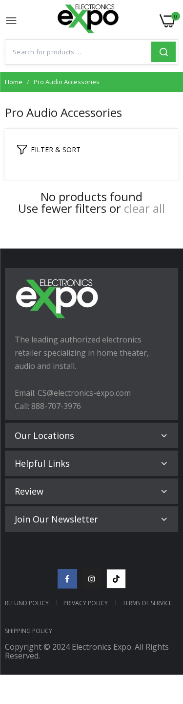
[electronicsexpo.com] (88, 21)
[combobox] (78, 52)
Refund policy (27, 603)
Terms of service (147, 603)
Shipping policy (28, 631)
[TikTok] (116, 579)
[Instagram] (92, 579)
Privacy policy (85, 603)
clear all (144, 208)
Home (13, 81)
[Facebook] (67, 579)
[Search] (163, 52)
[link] (163, 623)
